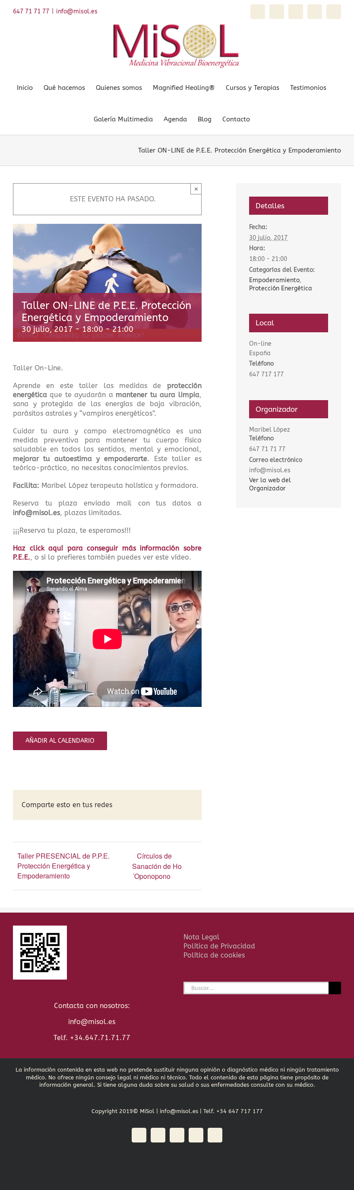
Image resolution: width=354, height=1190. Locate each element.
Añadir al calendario (60, 741)
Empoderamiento (274, 280)
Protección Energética (280, 288)
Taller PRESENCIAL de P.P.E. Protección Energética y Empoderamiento (63, 866)
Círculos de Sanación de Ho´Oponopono (157, 866)
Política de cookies (214, 955)
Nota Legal (201, 937)
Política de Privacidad (219, 946)
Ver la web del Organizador (270, 484)
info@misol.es (77, 11)
